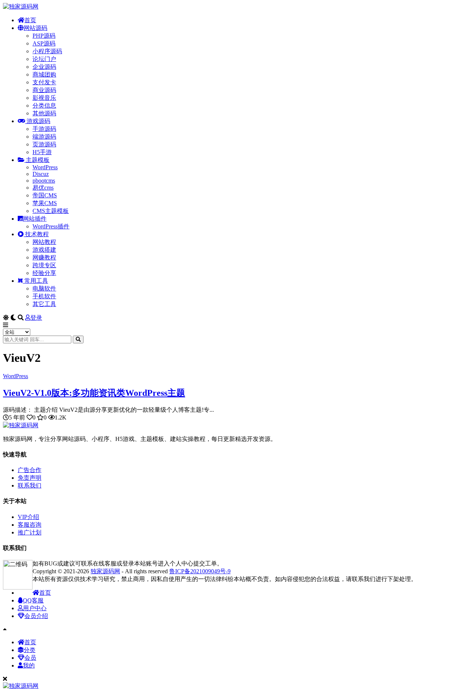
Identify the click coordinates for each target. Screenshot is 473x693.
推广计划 (29, 532)
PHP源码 (44, 36)
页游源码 (44, 144)
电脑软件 (44, 288)
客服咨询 (29, 525)
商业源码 (44, 90)
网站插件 (35, 218)
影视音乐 (44, 98)
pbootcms (44, 180)
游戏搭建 (44, 250)
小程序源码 (47, 51)
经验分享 (44, 273)
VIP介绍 (28, 517)
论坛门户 (44, 59)
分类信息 (44, 105)
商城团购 (44, 74)
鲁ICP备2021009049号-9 (200, 571)
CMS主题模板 (51, 211)
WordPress (45, 167)
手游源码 (44, 129)
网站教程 (44, 242)
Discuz (41, 174)
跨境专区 (44, 265)
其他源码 (44, 113)
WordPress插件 (51, 226)
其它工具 (44, 304)
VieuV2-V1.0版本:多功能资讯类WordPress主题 (94, 393)
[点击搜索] (78, 339)
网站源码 (35, 28)
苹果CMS (45, 203)
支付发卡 (44, 82)
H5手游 (42, 152)
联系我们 (29, 485)
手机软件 (44, 296)
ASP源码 (44, 43)
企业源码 (44, 67)
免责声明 (29, 478)
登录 (36, 318)
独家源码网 (105, 571)
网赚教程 (44, 257)
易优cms (43, 187)
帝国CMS (45, 195)
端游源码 (44, 136)
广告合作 (29, 470)
